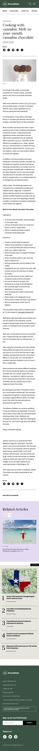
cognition (18, 140)
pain (7, 146)
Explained (14, 11)
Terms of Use (7, 688)
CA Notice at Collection (11, 696)
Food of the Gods (30, 103)
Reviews (35, 11)
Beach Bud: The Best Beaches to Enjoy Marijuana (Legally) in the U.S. (16, 550)
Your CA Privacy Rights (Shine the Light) (17, 700)
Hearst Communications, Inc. (15, 745)
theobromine (29, 148)
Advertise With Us (9, 685)
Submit (29, 722)
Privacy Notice (8, 692)
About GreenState (9, 681)
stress (20, 143)
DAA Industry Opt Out (11, 703)
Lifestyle (25, 11)
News (5, 11)
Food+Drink (7, 21)
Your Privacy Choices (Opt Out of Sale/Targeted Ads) (16, 709)
